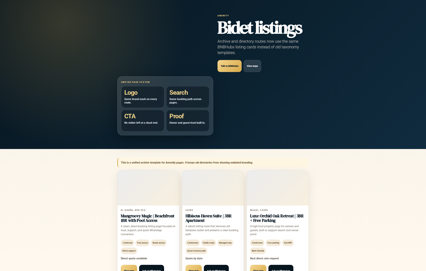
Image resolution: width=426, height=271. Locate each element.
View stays (252, 66)
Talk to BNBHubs (229, 66)
